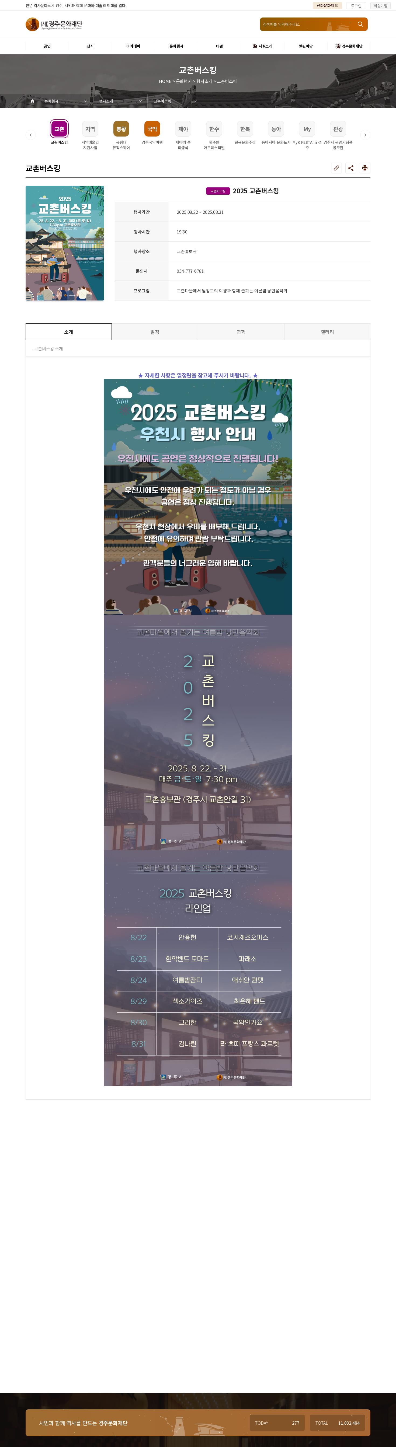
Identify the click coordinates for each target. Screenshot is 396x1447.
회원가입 (381, 5)
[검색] (361, 24)
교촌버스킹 (162, 101)
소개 (68, 331)
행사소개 (106, 101)
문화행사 (51, 101)
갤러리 (327, 331)
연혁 (241, 331)
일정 (154, 331)
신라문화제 (325, 5)
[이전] (31, 135)
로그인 (356, 5)
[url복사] (336, 168)
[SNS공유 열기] (350, 168)
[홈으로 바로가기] (32, 101)
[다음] (365, 135)
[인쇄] (365, 168)
